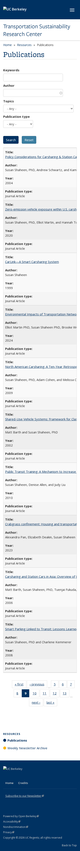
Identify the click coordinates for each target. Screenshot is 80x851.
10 (36, 694)
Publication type (16, 116)
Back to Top (69, 845)
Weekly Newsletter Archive (27, 748)
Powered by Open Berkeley (21, 816)
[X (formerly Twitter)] (7, 776)
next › (37, 703)
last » (52, 703)
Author (9, 85)
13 (66, 694)
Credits (23, 783)
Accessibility (11, 821)
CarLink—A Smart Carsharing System (32, 262)
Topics (8, 101)
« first (20, 685)
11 (46, 694)
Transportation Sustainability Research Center (36, 30)
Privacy (8, 832)
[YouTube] (23, 776)
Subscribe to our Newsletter (24, 796)
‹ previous (38, 685)
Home (7, 45)
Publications (17, 740)
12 (56, 694)
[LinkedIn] (15, 776)
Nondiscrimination (15, 827)
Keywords (11, 70)
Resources (24, 45)
